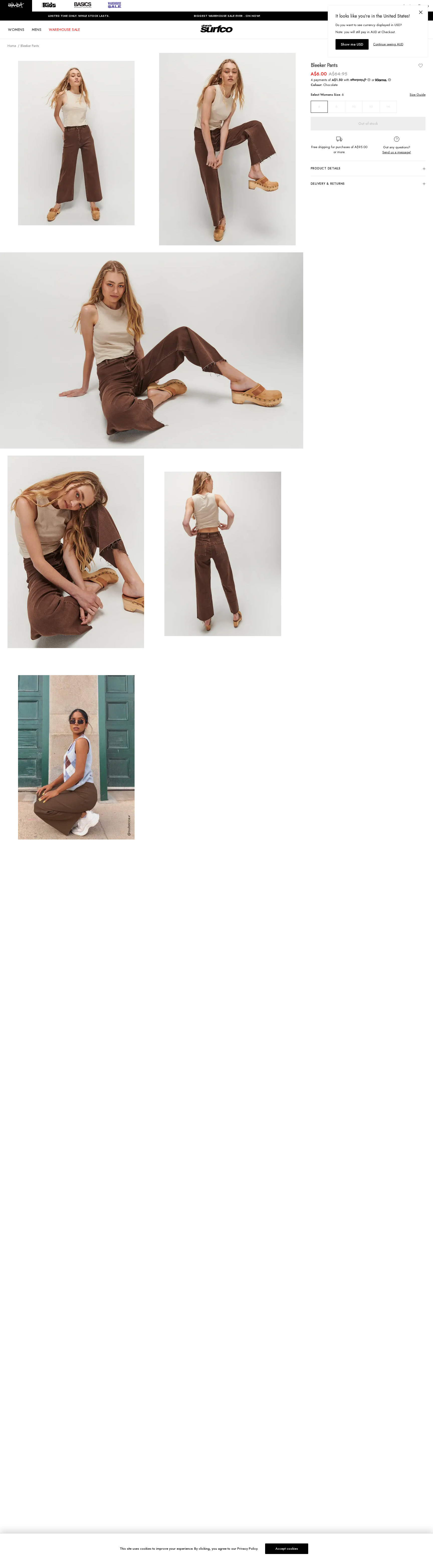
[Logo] (216, 33)
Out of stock (368, 123)
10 (354, 106)
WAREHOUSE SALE (64, 29)
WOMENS (16, 29)
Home (12, 45)
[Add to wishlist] (420, 65)
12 (371, 106)
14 (388, 106)
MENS (36, 29)
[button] (16, 6)
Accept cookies (286, 1548)
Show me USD (352, 44)
